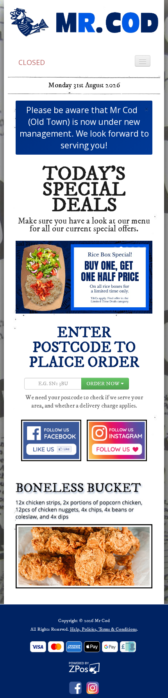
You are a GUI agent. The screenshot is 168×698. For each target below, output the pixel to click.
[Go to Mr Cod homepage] (84, 22)
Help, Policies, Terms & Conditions (103, 629)
